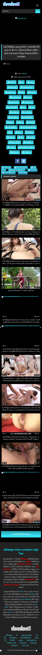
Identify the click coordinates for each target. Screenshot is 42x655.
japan (31, 82)
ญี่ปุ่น (21, 122)
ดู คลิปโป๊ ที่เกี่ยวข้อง (21, 534)
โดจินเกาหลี (11, 643)
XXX (21, 591)
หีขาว (20, 132)
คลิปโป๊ (12, 82)
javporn (32, 92)
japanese (13, 87)
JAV (22, 92)
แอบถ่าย (33, 170)
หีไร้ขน (11, 137)
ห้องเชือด (23, 173)
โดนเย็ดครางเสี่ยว (27, 147)
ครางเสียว (14, 117)
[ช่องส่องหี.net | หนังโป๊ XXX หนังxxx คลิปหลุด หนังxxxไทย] (17, 4)
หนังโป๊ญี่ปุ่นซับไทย (28, 127)
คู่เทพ (11, 122)
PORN (12, 640)
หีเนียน (30, 132)
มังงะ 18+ (25, 645)
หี (10, 132)
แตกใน (12, 147)
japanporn (11, 92)
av (22, 82)
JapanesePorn (28, 87)
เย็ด (21, 137)
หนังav (9, 612)
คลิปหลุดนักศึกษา (17, 170)
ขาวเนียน (27, 112)
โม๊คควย (27, 152)
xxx (32, 107)
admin (24, 73)
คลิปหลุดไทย (31, 640)
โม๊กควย (15, 152)
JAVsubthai (28, 102)
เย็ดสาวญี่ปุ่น (15, 142)
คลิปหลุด (7, 168)
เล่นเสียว (29, 142)
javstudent (14, 102)
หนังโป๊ (31, 122)
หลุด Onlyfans (21, 168)
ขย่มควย (15, 112)
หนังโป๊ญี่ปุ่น (12, 127)
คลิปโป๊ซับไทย (9, 173)
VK (24, 107)
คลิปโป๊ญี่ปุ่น (28, 117)
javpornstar (16, 97)
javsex (28, 97)
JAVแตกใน (12, 107)
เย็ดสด (31, 137)
